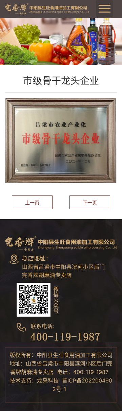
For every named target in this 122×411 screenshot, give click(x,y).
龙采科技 (48, 380)
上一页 (32, 202)
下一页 (90, 202)
